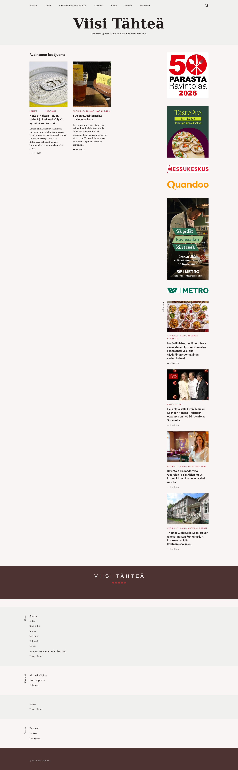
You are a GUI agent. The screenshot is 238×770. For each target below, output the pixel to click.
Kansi (183, 336)
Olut (97, 111)
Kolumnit (193, 336)
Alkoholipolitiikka (38, 675)
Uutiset (48, 5)
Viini (203, 466)
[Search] (206, 5)
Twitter (33, 733)
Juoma (32, 631)
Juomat (128, 5)
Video (114, 5)
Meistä (32, 646)
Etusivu (33, 5)
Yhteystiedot (35, 656)
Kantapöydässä (37, 680)
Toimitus (33, 685)
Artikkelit (98, 5)
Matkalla (193, 528)
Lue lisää (37, 153)
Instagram (34, 738)
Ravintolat (145, 5)
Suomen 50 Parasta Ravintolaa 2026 (47, 651)
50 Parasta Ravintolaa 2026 (72, 5)
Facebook (34, 728)
